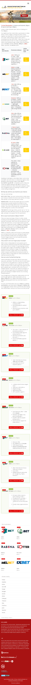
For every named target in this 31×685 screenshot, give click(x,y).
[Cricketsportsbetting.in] (13, 7)
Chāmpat (4, 598)
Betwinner (13, 98)
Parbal (3, 579)
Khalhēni (4, 582)
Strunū (3, 612)
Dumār (3, 593)
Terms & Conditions (15, 683)
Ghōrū (3, 596)
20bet (12, 113)
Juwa (3, 608)
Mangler (4, 591)
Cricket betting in (4, 617)
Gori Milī (4, 586)
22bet (25, 43)
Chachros (4, 605)
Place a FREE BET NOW (16, 315)
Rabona (14, 127)
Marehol (4, 610)
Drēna (3, 584)
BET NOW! (26, 59)
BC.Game (13, 142)
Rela (3, 603)
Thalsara (4, 601)
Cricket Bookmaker (6, 25)
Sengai (3, 589)
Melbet (13, 67)
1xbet (12, 84)
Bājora (18, 298)
